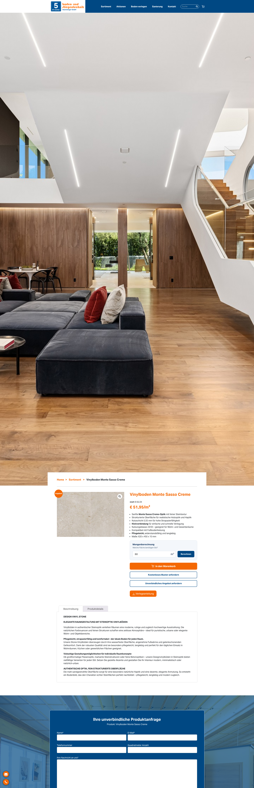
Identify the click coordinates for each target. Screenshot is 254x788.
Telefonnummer (64, 745)
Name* (60, 732)
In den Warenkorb (165, 566)
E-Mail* (131, 732)
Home (60, 479)
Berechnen (186, 554)
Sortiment (106, 6)
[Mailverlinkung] (6, 774)
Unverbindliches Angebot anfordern (163, 583)
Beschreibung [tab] (70, 608)
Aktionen (121, 6)
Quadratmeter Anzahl (138, 745)
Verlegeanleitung (144, 593)
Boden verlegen (139, 6)
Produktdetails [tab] (95, 608)
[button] (119, 496)
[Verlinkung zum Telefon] (6, 782)
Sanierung (157, 6)
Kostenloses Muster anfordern (163, 574)
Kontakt (172, 6)
